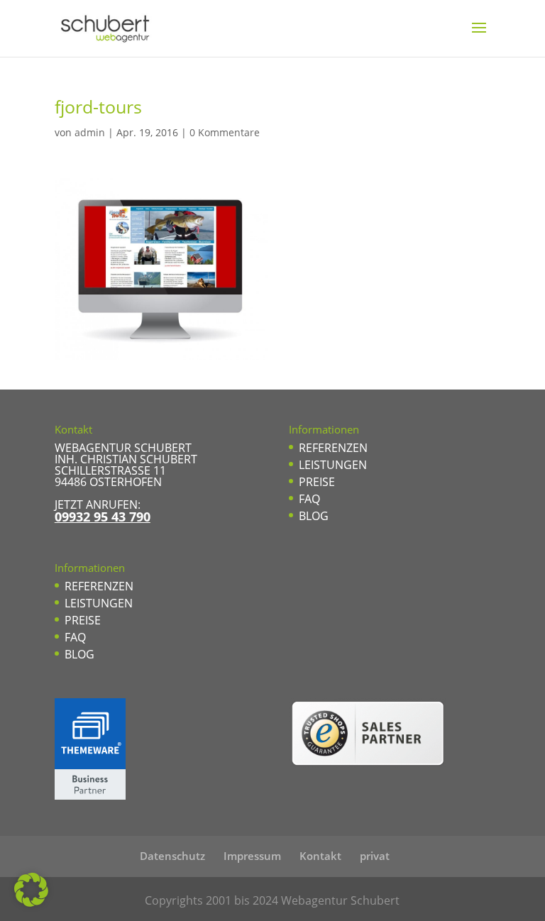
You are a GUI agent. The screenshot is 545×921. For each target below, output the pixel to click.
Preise (83, 620)
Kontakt (320, 856)
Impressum (252, 856)
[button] (31, 890)
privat (375, 856)
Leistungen (99, 603)
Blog (79, 654)
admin (90, 132)
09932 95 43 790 (102, 516)
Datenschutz (172, 856)
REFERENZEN (99, 586)
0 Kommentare (224, 132)
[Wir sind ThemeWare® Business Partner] (90, 795)
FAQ (75, 637)
